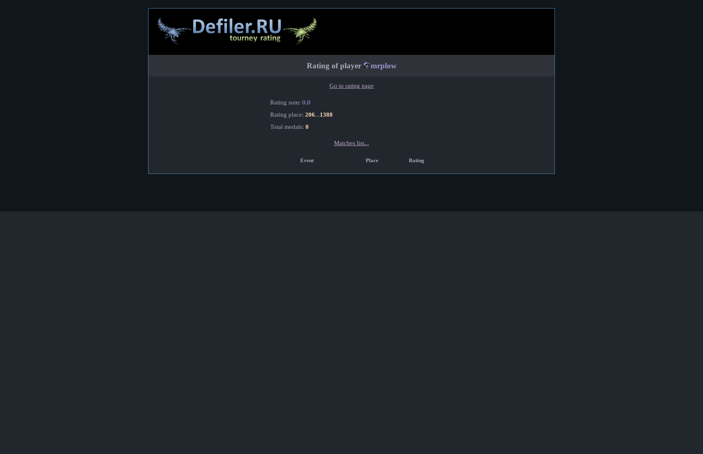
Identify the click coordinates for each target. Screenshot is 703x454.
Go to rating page (352, 86)
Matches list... (351, 143)
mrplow (384, 65)
